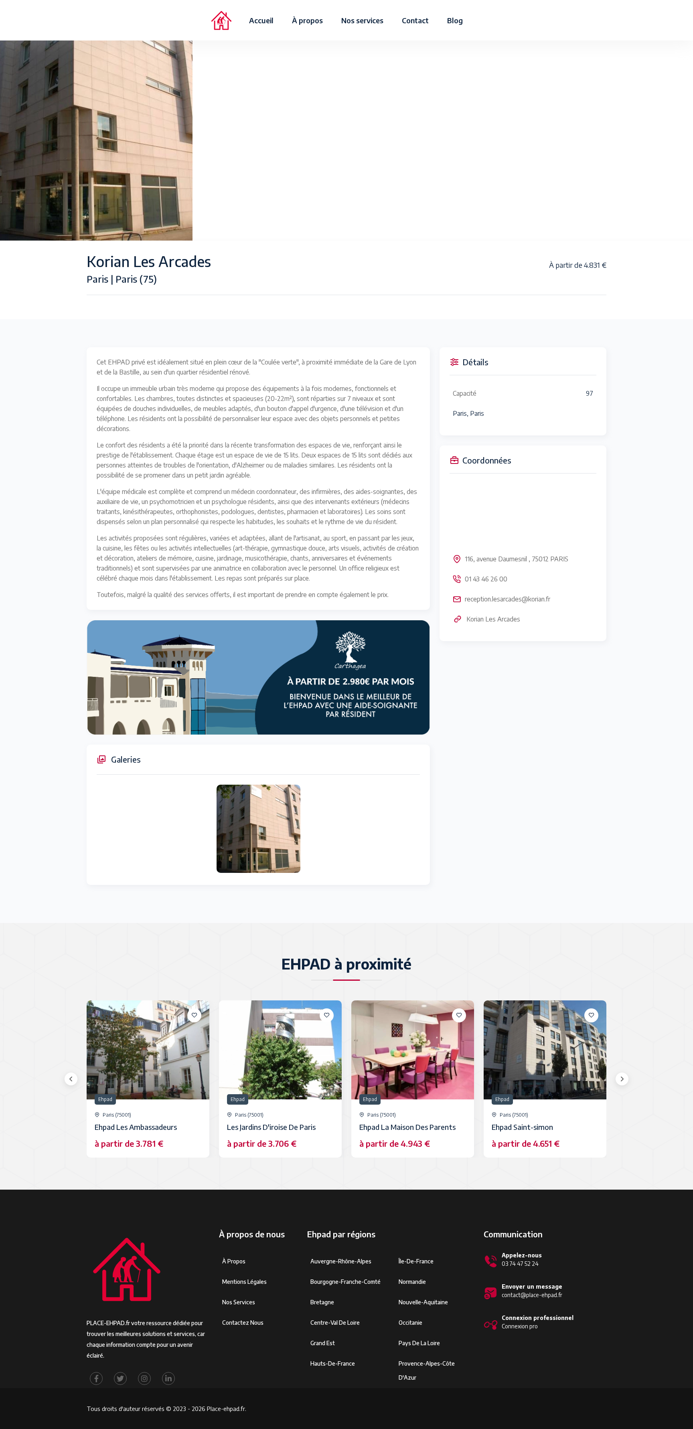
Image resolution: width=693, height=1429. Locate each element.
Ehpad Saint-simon (522, 1126)
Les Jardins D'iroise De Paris (271, 1126)
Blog (455, 20)
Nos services (362, 20)
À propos (307, 20)
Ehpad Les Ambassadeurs (136, 1126)
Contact (415, 20)
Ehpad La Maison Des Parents (407, 1126)
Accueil (261, 20)
